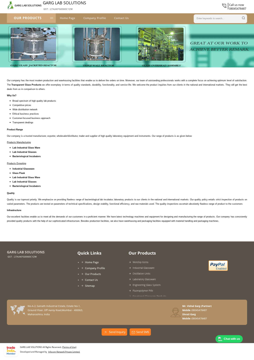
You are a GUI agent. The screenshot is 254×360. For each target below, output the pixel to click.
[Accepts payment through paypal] (218, 270)
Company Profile (94, 18)
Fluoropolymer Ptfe (143, 290)
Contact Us (121, 18)
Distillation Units (141, 273)
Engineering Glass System (147, 285)
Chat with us (232, 338)
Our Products (27, 18)
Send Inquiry (116, 332)
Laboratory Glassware (144, 279)
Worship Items (140, 262)
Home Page (67, 18)
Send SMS (142, 332)
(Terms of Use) (69, 347)
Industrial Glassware (143, 267)
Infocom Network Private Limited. (64, 351)
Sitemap (90, 285)
